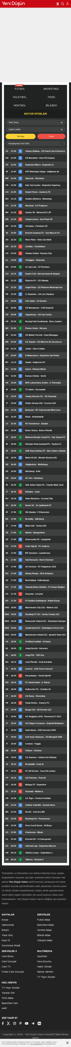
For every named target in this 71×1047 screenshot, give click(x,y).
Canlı (51, 136)
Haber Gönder (44, 967)
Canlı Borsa (7, 956)
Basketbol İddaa (45, 925)
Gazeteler (42, 956)
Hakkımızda (8, 925)
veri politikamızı (36, 1044)
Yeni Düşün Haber (18, 882)
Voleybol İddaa (44, 940)
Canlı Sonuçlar (9, 961)
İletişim (5, 930)
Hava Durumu (44, 961)
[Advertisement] (35, 45)
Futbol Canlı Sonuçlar (13, 972)
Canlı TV (6, 967)
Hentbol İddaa (44, 930)
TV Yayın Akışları (46, 977)
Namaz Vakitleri (45, 972)
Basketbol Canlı (10, 1003)
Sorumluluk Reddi (11, 945)
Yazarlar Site (8, 993)
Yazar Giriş (7, 935)
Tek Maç (20, 136)
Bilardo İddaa (43, 935)
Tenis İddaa (7, 998)
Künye (5, 920)
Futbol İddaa (43, 920)
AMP (4, 1008)
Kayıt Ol (6, 940)
